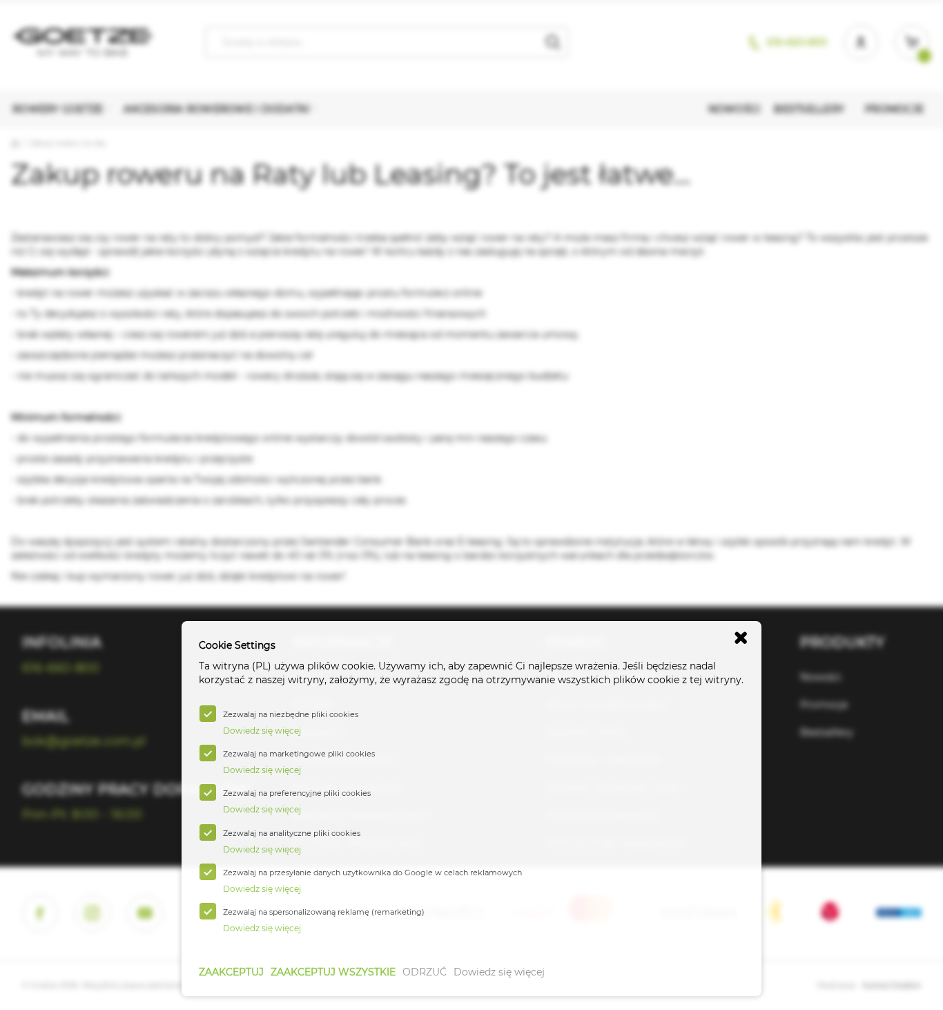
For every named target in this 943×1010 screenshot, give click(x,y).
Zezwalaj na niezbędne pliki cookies (290, 714)
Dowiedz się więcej (499, 972)
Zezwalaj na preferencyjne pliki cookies (297, 793)
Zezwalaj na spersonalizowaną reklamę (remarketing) (324, 912)
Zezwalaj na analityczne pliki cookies (291, 833)
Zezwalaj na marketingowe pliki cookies (299, 754)
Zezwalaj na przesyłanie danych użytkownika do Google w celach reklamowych (372, 872)
